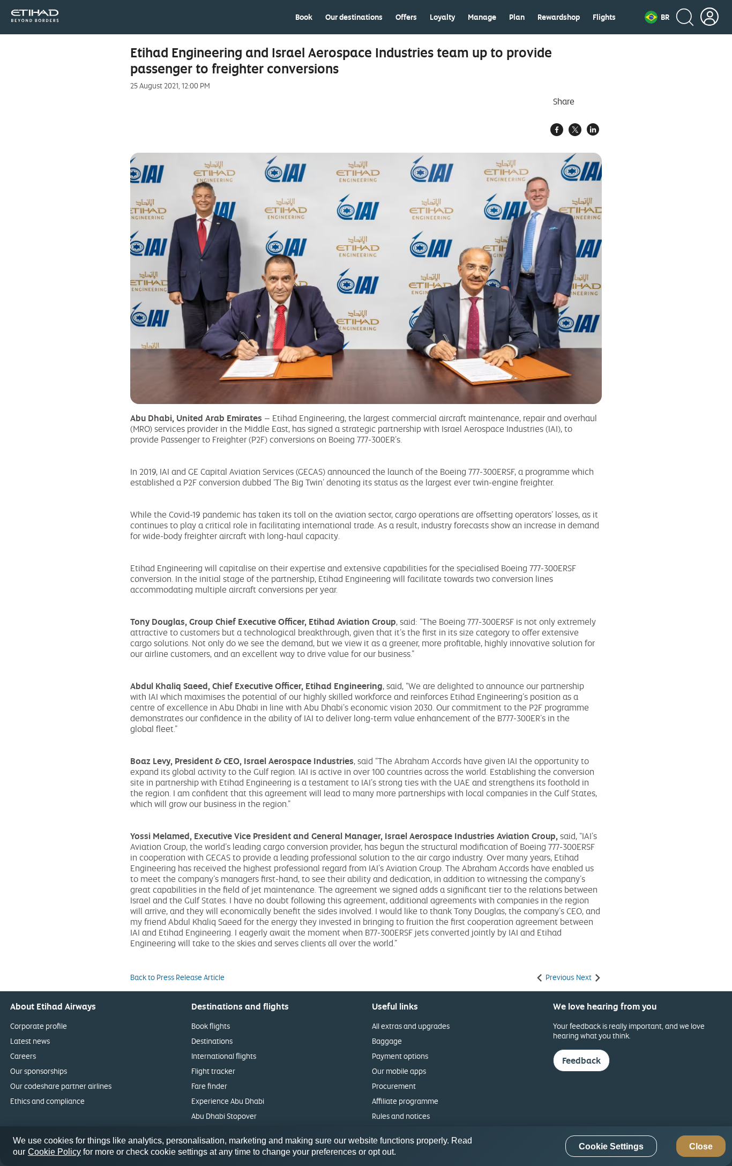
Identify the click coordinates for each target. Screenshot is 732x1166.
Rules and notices (401, 1116)
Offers (406, 17)
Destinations (212, 1041)
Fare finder (209, 1086)
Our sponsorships (38, 1071)
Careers (23, 1056)
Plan (517, 17)
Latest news (30, 1041)
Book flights (210, 1026)
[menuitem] (303, 17)
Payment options (400, 1056)
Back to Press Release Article (177, 977)
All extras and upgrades (411, 1026)
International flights (223, 1056)
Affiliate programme (405, 1101)
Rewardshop (558, 17)
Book (303, 17)
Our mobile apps (399, 1071)
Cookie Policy (54, 1151)
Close (701, 1146)
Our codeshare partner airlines (60, 1086)
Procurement (394, 1086)
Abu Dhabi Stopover (224, 1116)
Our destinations (354, 17)
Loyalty (442, 17)
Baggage (387, 1041)
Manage (482, 17)
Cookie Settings (611, 1146)
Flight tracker (213, 1071)
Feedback (581, 1060)
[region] (366, 1146)
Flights (604, 17)
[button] (657, 17)
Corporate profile (38, 1026)
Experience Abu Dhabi (227, 1101)
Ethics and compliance (47, 1101)
